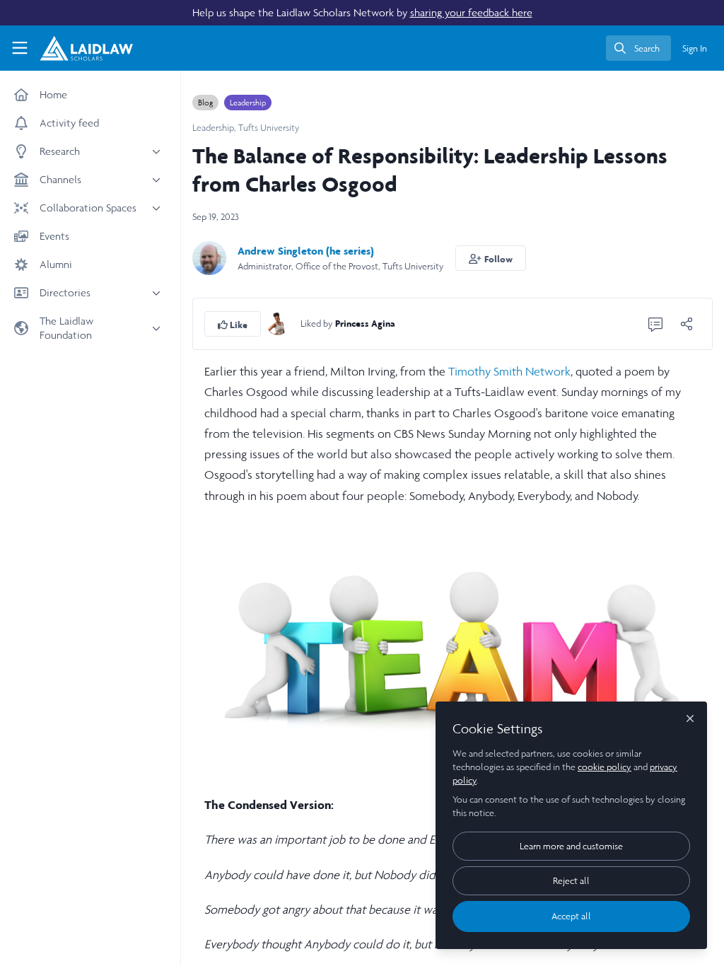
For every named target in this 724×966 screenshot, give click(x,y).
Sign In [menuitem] (694, 48)
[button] (490, 258)
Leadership (248, 102)
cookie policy (604, 767)
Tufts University (269, 128)
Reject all (571, 881)
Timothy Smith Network (509, 371)
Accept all (571, 916)
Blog (205, 102)
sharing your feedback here (471, 12)
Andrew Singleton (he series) (306, 250)
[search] (638, 48)
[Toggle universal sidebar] (20, 48)
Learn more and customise (571, 846)
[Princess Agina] (278, 323)
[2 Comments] (655, 324)
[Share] (686, 324)
